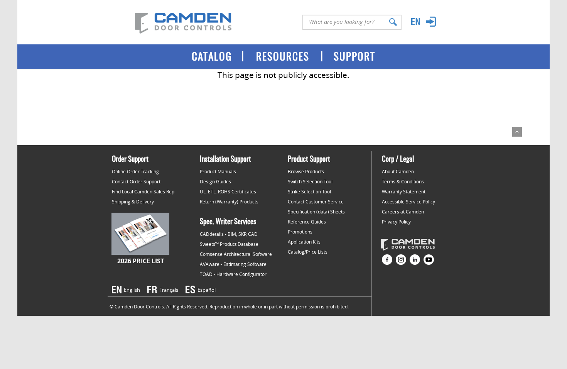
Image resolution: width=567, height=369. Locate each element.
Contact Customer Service (316, 201)
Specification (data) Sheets (316, 211)
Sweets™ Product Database (229, 244)
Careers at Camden (403, 211)
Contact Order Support (136, 181)
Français (168, 289)
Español (206, 289)
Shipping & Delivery (133, 201)
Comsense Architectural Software (236, 254)
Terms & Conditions (403, 181)
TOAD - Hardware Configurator (233, 274)
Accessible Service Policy (408, 201)
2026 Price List (140, 261)
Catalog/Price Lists (307, 252)
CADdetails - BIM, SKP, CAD (229, 234)
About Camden (398, 171)
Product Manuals (218, 171)
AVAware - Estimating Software (233, 264)
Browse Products (306, 171)
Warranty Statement (403, 191)
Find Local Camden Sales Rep (143, 191)
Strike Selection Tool (309, 191)
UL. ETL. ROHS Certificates (228, 191)
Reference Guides (307, 221)
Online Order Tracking (135, 171)
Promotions (300, 232)
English (132, 289)
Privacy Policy (396, 221)
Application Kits (304, 242)
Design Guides (215, 181)
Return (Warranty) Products (229, 201)
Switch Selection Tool (310, 181)
